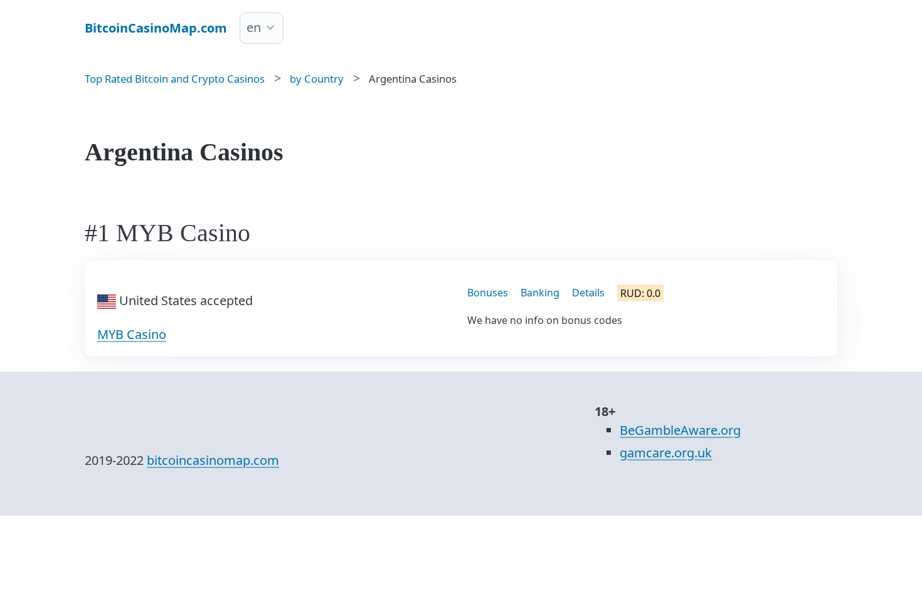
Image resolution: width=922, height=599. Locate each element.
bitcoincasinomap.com (213, 460)
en (253, 27)
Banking (540, 293)
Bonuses (487, 293)
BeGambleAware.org (680, 430)
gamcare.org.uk (666, 452)
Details (588, 293)
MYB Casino (131, 334)
